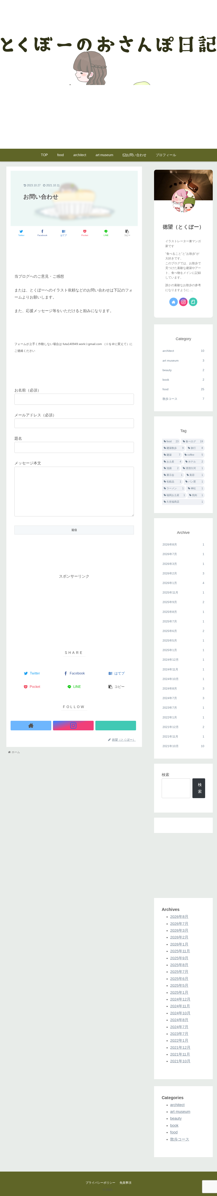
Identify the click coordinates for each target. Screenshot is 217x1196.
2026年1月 (183, 583)
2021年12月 (183, 727)
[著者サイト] (31, 725)
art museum (183, 360)
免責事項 (125, 1182)
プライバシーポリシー (100, 1182)
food (183, 389)
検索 (165, 775)
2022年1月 (183, 717)
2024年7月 (183, 698)
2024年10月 (183, 679)
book (183, 379)
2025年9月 (183, 602)
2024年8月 (183, 688)
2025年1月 (183, 650)
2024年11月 (183, 669)
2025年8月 (183, 612)
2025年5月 (183, 640)
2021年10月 (183, 746)
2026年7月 (183, 554)
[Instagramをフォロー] (73, 725)
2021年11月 (183, 736)
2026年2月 (183, 573)
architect (183, 350)
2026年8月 (183, 544)
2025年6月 (183, 631)
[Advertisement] (108, 117)
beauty (183, 370)
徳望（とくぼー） (183, 227)
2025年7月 (183, 621)
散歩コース (183, 398)
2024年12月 (183, 659)
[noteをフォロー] (115, 725)
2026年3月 (183, 563)
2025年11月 (183, 592)
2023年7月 (183, 707)
